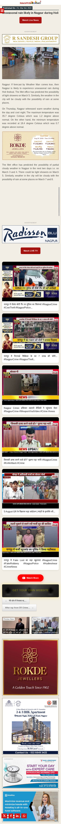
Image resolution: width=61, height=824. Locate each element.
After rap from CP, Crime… (19, 607)
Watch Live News (30, 20)
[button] (30, 286)
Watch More (33, 578)
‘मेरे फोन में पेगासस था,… (16, 600)
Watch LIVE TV (31, 251)
